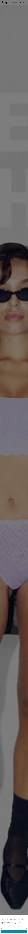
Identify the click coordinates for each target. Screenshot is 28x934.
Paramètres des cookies (14, 926)
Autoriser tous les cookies (14, 931)
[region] (14, 924)
